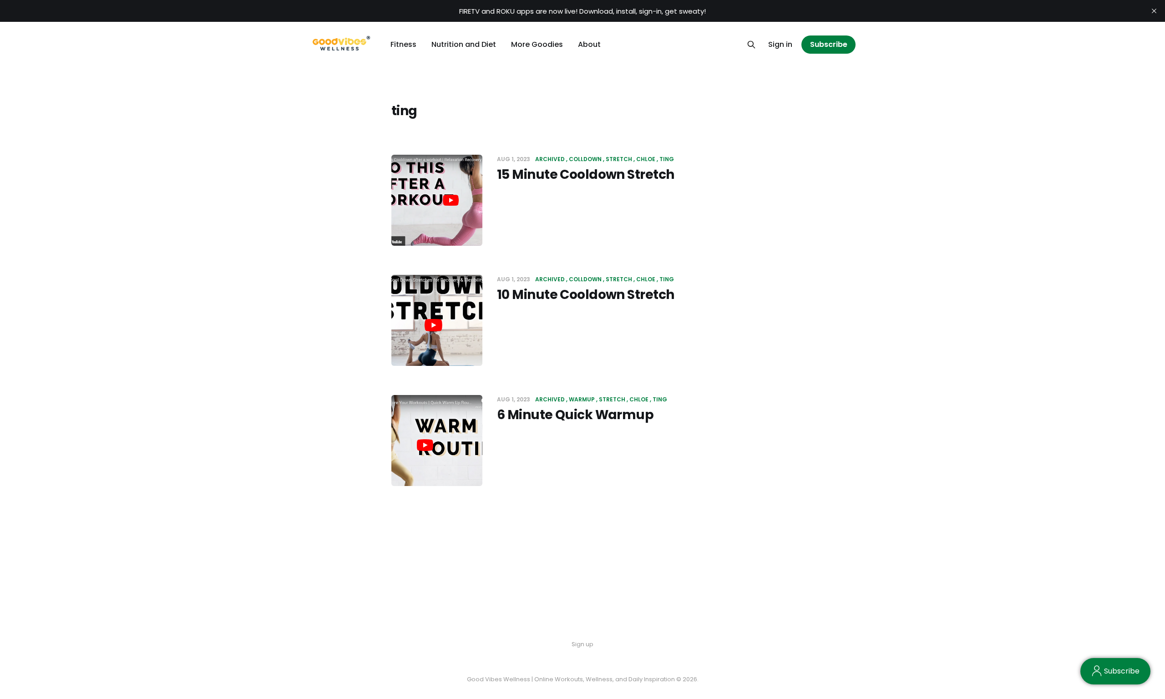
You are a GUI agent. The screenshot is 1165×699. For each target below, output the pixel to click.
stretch (619, 159)
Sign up (582, 644)
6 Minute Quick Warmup (575, 415)
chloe (645, 159)
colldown (585, 159)
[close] (1154, 11)
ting (666, 159)
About (589, 44)
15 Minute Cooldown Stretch (585, 174)
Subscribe (828, 44)
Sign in (780, 44)
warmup (582, 399)
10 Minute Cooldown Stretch (585, 295)
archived (550, 159)
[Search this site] (751, 44)
